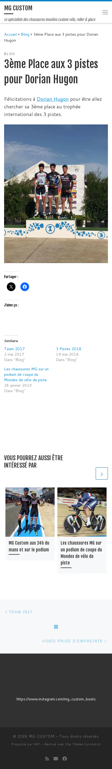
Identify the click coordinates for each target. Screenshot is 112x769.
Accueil (10, 34)
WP (37, 744)
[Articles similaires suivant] (102, 473)
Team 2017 (14, 349)
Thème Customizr (86, 744)
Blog (25, 34)
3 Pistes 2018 (68, 349)
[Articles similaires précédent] (88, 473)
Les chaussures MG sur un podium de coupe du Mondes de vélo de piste (26, 374)
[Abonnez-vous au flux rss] (47, 758)
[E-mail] (56, 758)
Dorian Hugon (53, 98)
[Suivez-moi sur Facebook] (65, 758)
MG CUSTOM (41, 736)
